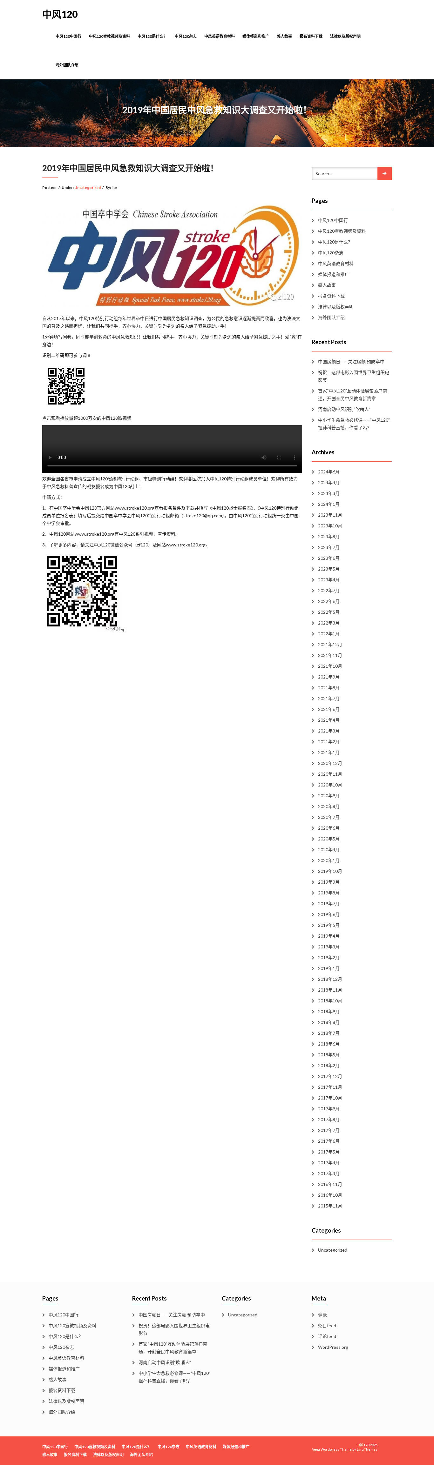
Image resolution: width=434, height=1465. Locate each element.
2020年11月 (330, 774)
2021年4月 (329, 720)
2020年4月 (329, 849)
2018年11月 (330, 990)
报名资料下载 (311, 36)
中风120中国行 (68, 36)
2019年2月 (329, 957)
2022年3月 (329, 622)
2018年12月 (330, 979)
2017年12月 (330, 1076)
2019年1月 (329, 968)
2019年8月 (329, 892)
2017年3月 (329, 1173)
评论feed (327, 1336)
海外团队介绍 (67, 65)
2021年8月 (329, 687)
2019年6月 (329, 914)
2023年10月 (330, 525)
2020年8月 (329, 806)
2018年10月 (330, 1000)
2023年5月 (329, 569)
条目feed (327, 1325)
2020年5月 (329, 838)
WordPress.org (333, 1347)
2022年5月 (329, 612)
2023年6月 (329, 558)
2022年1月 (329, 633)
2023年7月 (329, 547)
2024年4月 (329, 482)
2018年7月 (329, 1033)
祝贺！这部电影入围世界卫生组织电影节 (353, 376)
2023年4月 (329, 579)
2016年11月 (330, 1184)
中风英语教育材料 (219, 36)
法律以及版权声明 (345, 36)
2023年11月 (330, 515)
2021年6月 (329, 709)
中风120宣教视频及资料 (109, 36)
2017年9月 (329, 1108)
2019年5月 (329, 925)
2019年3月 (329, 946)
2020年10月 (330, 784)
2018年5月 (329, 1054)
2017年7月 (329, 1130)
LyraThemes (367, 1449)
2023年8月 (329, 536)
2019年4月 (329, 936)
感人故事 (284, 36)
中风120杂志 (186, 36)
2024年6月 (329, 471)
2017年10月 (330, 1097)
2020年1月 (329, 860)
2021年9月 (329, 676)
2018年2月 (329, 1065)
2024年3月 (329, 493)
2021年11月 (330, 655)
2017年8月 (329, 1119)
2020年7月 (329, 817)
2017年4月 (329, 1162)
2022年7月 (329, 590)
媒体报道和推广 (255, 36)
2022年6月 (329, 601)
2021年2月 (329, 741)
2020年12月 (330, 763)
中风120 (60, 14)
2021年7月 (329, 698)
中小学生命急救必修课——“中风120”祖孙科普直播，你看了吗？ (354, 423)
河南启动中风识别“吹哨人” (344, 409)
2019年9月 (329, 882)
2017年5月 (329, 1151)
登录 (322, 1314)
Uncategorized (87, 187)
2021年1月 (329, 752)
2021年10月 (330, 666)
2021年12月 (330, 644)
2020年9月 (329, 795)
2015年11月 (330, 1205)
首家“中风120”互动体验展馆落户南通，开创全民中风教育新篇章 (352, 394)
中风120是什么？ (152, 36)
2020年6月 (329, 828)
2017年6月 (329, 1141)
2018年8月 (329, 1022)
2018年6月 (329, 1044)
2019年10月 (330, 871)
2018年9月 (329, 1011)
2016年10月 (330, 1195)
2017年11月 (330, 1087)
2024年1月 (329, 504)
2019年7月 (329, 903)
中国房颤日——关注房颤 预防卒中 (351, 361)
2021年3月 (329, 730)
